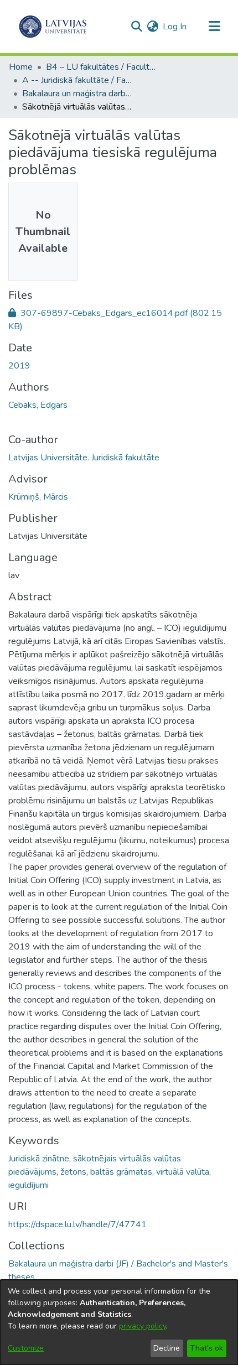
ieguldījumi (28, 1185)
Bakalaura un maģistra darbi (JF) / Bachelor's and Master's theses (77, 93)
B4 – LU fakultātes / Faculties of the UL (101, 67)
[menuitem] (152, 26)
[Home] (52, 26)
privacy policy (142, 1326)
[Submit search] (136, 26)
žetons (73, 1172)
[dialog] (119, 1322)
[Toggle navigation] (214, 26)
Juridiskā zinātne (38, 1159)
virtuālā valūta (182, 1172)
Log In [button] (175, 26)
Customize (26, 1348)
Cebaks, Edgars (38, 405)
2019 (19, 366)
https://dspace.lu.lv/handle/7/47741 (77, 1224)
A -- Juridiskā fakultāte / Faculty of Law (77, 80)
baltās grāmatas (121, 1172)
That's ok (206, 1348)
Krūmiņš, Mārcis (38, 497)
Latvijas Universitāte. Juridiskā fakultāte (83, 457)
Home (21, 67)
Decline (166, 1348)
